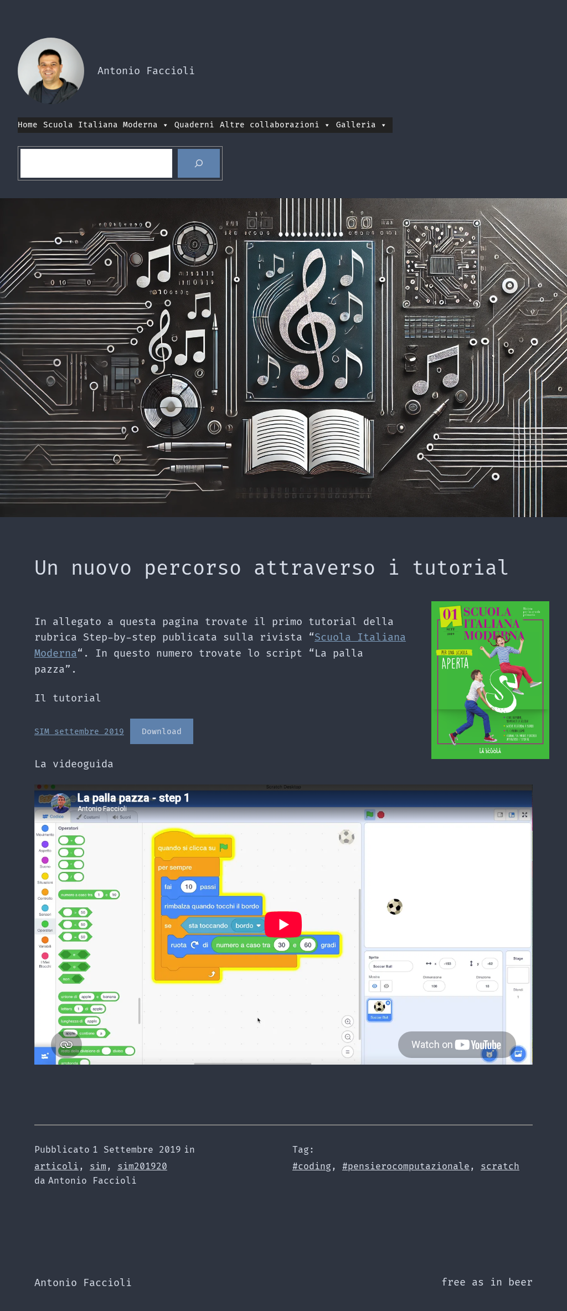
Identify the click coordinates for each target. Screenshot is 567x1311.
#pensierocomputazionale (406, 1166)
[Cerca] (199, 163)
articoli (56, 1166)
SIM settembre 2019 (79, 731)
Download (162, 731)
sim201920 (142, 1166)
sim (98, 1166)
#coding (311, 1166)
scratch (500, 1166)
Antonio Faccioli (146, 71)
